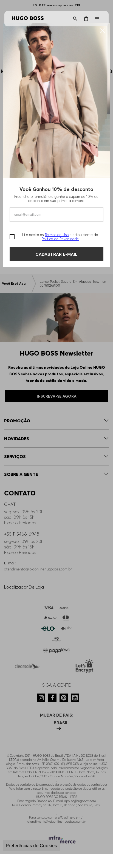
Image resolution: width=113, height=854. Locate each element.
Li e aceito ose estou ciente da (60, 237)
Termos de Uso (57, 234)
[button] (75, 18)
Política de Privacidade (60, 239)
